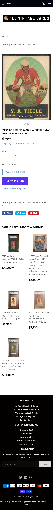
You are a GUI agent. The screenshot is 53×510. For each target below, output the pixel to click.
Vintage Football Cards (26, 413)
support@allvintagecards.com (21, 501)
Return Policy (26, 437)
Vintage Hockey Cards (26, 416)
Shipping (6, 143)
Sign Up (45, 464)
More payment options (15, 188)
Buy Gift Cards (26, 420)
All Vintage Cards (30, 496)
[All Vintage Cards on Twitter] (20, 478)
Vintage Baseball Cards (26, 406)
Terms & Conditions (26, 440)
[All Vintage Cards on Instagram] (30, 478)
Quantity (6, 151)
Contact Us (26, 433)
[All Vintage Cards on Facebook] (25, 478)
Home (5, 36)
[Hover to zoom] (26, 86)
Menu (8, 3)
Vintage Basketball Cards (26, 409)
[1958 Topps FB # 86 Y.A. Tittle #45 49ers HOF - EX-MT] (25, 124)
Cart (48, 3)
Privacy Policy (26, 444)
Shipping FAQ (26, 430)
